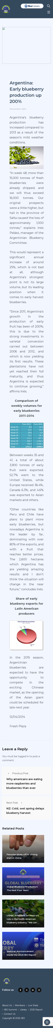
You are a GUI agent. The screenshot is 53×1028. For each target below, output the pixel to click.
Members (20, 1005)
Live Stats (33, 1005)
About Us (7, 1005)
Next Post (12, 802)
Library (23, 1009)
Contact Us (9, 1014)
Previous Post (20, 773)
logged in (23, 756)
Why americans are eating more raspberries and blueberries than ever (24, 784)
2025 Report (36, 1009)
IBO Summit (10, 1009)
